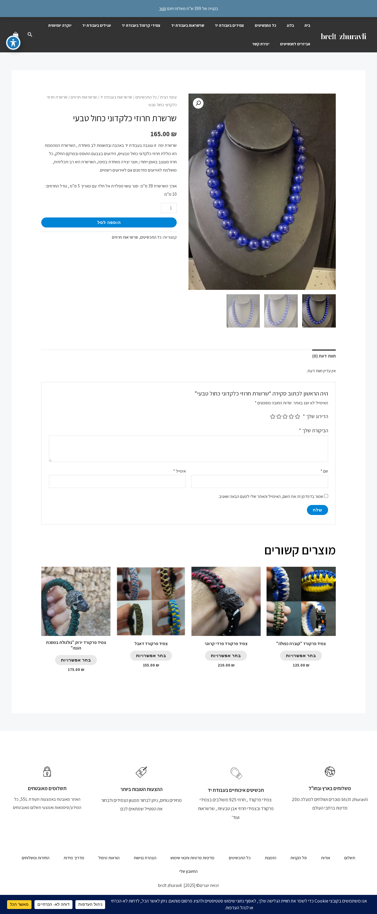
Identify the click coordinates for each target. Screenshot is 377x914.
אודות (325, 857)
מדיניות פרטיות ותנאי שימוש (192, 857)
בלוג (290, 25)
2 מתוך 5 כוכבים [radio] (291, 416)
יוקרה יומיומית (60, 25)
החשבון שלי (188, 871)
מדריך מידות (74, 857)
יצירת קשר (260, 43)
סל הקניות (298, 857)
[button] (29, 35)
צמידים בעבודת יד (229, 25)
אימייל (179, 471)
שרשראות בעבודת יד (187, 25)
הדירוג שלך (315, 416)
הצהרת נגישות (145, 857)
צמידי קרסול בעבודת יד (141, 25)
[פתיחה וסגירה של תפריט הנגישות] (13, 43)
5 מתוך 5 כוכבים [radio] (272, 416)
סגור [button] (162, 8)
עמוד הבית (168, 97)
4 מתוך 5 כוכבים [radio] (279, 416)
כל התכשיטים (265, 25)
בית (307, 25)
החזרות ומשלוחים (35, 857)
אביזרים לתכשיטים (295, 43)
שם (324, 471)
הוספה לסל (109, 222)
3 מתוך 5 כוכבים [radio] (285, 416)
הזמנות (270, 857)
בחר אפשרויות (301, 655)
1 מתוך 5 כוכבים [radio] (297, 416)
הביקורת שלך (313, 430)
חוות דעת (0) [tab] (324, 356)
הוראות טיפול (109, 857)
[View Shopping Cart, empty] (15, 34)
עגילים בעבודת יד (96, 25)
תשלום (349, 857)
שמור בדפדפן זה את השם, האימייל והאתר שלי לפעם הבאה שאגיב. (270, 496)
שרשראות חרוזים (84, 97)
